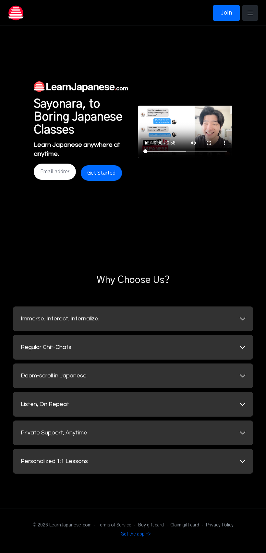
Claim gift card (184, 525)
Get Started (101, 173)
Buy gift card (151, 525)
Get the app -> (136, 534)
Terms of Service (114, 525)
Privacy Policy (220, 525)
